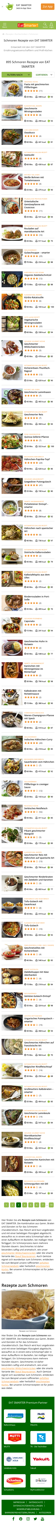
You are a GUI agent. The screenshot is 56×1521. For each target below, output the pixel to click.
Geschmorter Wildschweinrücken (34, 345)
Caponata (29, 621)
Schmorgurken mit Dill (36, 1183)
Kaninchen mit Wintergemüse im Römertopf (33, 668)
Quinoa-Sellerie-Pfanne (36, 436)
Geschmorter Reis (33, 414)
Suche (45, 27)
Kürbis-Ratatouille (34, 297)
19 (51, 1204)
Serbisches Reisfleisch (35, 808)
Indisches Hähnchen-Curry (38, 739)
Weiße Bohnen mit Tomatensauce (34, 179)
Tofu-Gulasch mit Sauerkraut (33, 903)
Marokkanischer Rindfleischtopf (32, 1137)
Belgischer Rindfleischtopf (38, 1066)
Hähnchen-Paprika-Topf (37, 459)
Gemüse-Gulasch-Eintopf (37, 996)
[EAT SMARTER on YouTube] (42, 1519)
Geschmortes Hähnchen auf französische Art (39, 1044)
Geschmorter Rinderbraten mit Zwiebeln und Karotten (38, 878)
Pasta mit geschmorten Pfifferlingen (36, 86)
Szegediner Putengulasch (37, 481)
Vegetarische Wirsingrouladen (33, 321)
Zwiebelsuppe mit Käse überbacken (36, 973)
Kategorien (45, 1512)
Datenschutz (36, 1502)
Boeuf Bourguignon (25, 1256)
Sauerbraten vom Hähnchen (39, 761)
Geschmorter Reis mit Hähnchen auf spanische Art (39, 856)
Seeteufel (29, 154)
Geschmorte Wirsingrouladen (33, 110)
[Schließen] (2, 7)
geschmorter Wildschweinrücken (19, 1252)
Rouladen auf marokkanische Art (34, 230)
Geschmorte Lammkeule (37, 1113)
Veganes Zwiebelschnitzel (37, 274)
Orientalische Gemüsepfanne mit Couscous (34, 204)
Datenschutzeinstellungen (28, 1505)
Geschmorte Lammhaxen (37, 392)
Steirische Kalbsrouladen (37, 552)
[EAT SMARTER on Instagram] (28, 1519)
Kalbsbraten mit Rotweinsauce (32, 692)
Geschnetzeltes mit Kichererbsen (34, 949)
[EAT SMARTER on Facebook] (13, 1519)
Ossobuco (29, 132)
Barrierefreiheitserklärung (20, 1512)
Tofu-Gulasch (31, 925)
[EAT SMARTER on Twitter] (35, 1519)
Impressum (19, 1502)
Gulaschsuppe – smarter (37, 252)
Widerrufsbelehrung (28, 1509)
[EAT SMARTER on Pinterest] (20, 1519)
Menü (4, 27)
